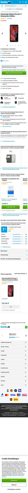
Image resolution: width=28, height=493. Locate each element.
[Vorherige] (2, 33)
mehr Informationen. (14, 410)
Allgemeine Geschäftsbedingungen (10, 415)
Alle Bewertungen (6, 246)
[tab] (7, 45)
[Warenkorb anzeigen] (25, 2)
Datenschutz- (15, 475)
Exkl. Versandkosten (11, 310)
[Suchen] (25, 6)
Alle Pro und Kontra (6, 126)
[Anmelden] (19, 2)
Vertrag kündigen (23, 413)
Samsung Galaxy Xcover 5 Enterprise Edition (10, 11)
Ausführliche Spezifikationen (9, 106)
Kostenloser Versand (10, 210)
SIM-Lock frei (6, 60)
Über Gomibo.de (8, 412)
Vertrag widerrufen (14, 413)
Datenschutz (14, 412)
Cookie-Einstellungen (5, 413)
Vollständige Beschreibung (8, 141)
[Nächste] (25, 33)
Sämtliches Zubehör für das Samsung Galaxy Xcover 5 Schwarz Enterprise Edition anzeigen (14, 168)
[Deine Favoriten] (22, 2)
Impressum (21, 412)
